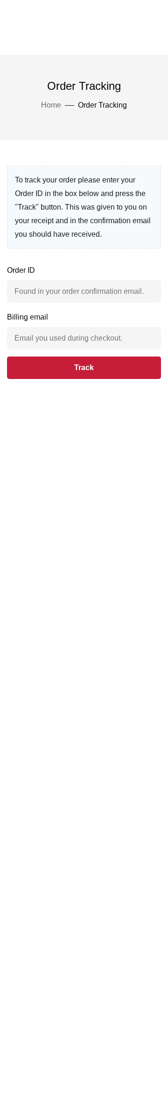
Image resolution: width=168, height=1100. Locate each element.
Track (84, 368)
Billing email (27, 317)
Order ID (21, 270)
